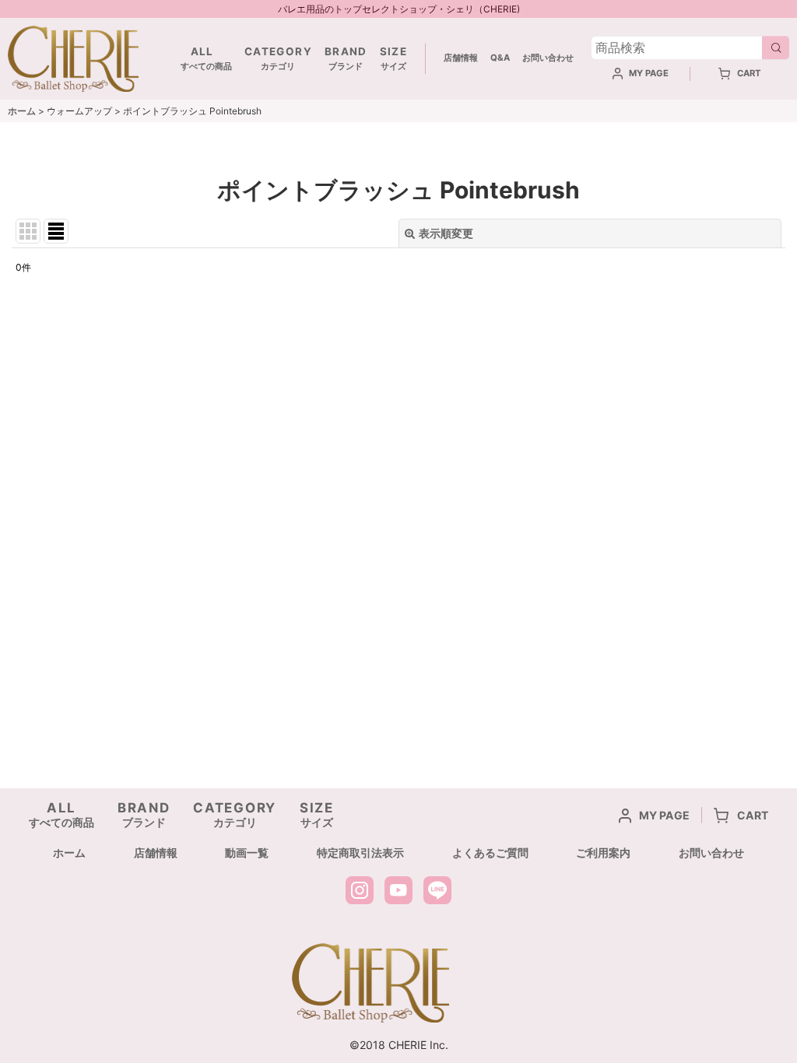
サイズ (393, 58)
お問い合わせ (548, 57)
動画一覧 (247, 852)
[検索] (775, 47)
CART (749, 73)
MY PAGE (649, 73)
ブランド (346, 58)
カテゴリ (278, 58)
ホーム (69, 852)
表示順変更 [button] (446, 233)
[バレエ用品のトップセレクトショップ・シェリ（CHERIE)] (73, 57)
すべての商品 (202, 58)
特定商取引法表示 (360, 852)
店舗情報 (461, 57)
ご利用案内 (603, 852)
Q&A (500, 57)
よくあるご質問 (490, 852)
